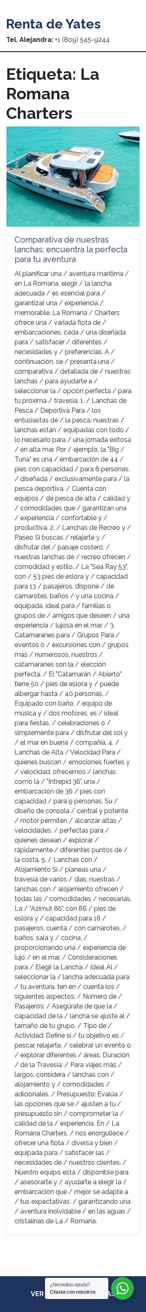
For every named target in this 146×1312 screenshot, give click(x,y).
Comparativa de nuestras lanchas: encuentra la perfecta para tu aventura (71, 249)
